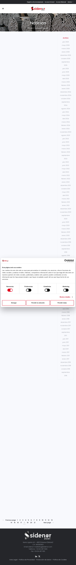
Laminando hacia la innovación (27, 52)
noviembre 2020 (65, 212)
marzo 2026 (66, 49)
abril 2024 (65, 119)
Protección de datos (43, 560)
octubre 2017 (65, 329)
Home (30, 28)
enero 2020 (66, 235)
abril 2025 (65, 79)
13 (52, 520)
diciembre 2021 (66, 185)
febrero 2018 (65, 315)
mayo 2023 (66, 145)
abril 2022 (65, 172)
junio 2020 (65, 222)
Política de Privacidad (27, 560)
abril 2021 (66, 195)
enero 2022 (66, 182)
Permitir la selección (38, 303)
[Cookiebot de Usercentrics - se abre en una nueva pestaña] (66, 260)
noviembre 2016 (65, 366)
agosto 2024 (65, 109)
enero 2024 (66, 129)
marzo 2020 (66, 229)
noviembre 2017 (65, 325)
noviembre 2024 (65, 95)
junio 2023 (65, 142)
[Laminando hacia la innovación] (27, 40)
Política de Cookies (60, 560)
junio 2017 (65, 342)
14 (11, 523)
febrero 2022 (65, 179)
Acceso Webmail (61, 2)
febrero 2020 (65, 232)
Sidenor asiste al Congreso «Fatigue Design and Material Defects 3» (27, 320)
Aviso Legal (13, 560)
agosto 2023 (65, 135)
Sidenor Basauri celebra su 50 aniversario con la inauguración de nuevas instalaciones (44, 57)
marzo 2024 (66, 122)
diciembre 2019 (66, 239)
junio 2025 (65, 72)
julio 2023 (65, 139)
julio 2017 (65, 339)
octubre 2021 (65, 189)
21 (34, 523)
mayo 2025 (66, 75)
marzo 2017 (65, 352)
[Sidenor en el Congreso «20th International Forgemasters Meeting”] (11, 424)
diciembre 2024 (65, 92)
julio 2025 (65, 69)
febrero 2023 (65, 152)
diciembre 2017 (66, 322)
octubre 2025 (65, 59)
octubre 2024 (65, 99)
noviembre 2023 (65, 132)
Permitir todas (62, 303)
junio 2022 (65, 165)
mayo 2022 (66, 169)
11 (45, 520)
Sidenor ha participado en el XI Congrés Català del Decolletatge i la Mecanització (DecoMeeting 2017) (28, 188)
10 (42, 520)
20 (31, 523)
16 (18, 523)
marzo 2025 (66, 82)
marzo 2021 (65, 199)
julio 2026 (65, 42)
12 (48, 520)
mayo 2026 (66, 45)
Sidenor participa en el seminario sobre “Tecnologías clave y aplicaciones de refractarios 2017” (44, 327)
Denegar (14, 303)
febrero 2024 (65, 125)
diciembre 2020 (65, 209)
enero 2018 (65, 319)
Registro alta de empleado (35, 2)
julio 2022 (65, 162)
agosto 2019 (66, 255)
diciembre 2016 (66, 362)
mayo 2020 (66, 225)
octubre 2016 (65, 369)
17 (21, 523)
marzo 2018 (66, 312)
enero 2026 (66, 52)
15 (14, 523)
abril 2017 (66, 349)
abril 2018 (66, 309)
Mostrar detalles (65, 297)
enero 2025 (66, 89)
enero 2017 (65, 359)
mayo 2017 (65, 346)
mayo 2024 (66, 115)
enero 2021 (65, 205)
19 (27, 523)
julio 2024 (65, 112)
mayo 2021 (65, 192)
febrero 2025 (65, 85)
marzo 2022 (66, 175)
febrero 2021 (65, 202)
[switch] (28, 290)
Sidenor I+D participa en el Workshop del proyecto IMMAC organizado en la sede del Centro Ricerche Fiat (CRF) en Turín (10, 66)
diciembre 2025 (65, 55)
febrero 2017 (66, 356)
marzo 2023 (66, 149)
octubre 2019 (65, 245)
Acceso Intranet (49, 2)
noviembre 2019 (65, 242)
